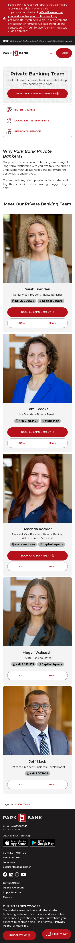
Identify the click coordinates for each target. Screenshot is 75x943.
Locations (9, 862)
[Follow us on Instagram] (17, 874)
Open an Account (13, 887)
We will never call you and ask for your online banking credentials (35, 16)
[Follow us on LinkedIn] (11, 874)
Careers (7, 897)
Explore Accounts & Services (36, 93)
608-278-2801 (11, 857)
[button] (56, 934)
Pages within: (16, 804)
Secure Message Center (17, 867)
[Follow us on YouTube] (23, 874)
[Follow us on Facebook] (5, 874)
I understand (18, 935)
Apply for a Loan (12, 892)
